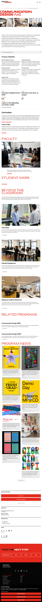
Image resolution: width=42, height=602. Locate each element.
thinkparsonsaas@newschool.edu (7, 510)
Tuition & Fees (5, 521)
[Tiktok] (26, 570)
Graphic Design (28, 115)
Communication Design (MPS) (11, 334)
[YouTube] (21, 571)
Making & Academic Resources (12, 300)
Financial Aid (4, 522)
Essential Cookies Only (21, 596)
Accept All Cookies (20, 599)
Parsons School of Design (8, 8)
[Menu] (40, 2)
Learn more (4, 132)
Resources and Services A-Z (7, 580)
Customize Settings (21, 593)
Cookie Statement (4, 591)
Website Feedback (5, 576)
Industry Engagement (9, 263)
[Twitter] (18, 571)
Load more (21, 480)
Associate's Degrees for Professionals (22, 8)
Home (3, 8)
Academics (14, 8)
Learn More (5, 235)
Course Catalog (5, 579)
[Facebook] (15, 571)
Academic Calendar (5, 583)
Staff (21, 582)
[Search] (37, 2)
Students (21, 576)
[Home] (6, 2)
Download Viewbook (6, 523)
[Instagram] (24, 571)
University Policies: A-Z (6, 582)
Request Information (21, 499)
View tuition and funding (6, 107)
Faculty (9, 138)
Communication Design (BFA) (11, 323)
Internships (5, 227)
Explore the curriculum (7, 121)
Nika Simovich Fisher (5, 514)
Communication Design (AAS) (7, 52)
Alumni (21, 579)
